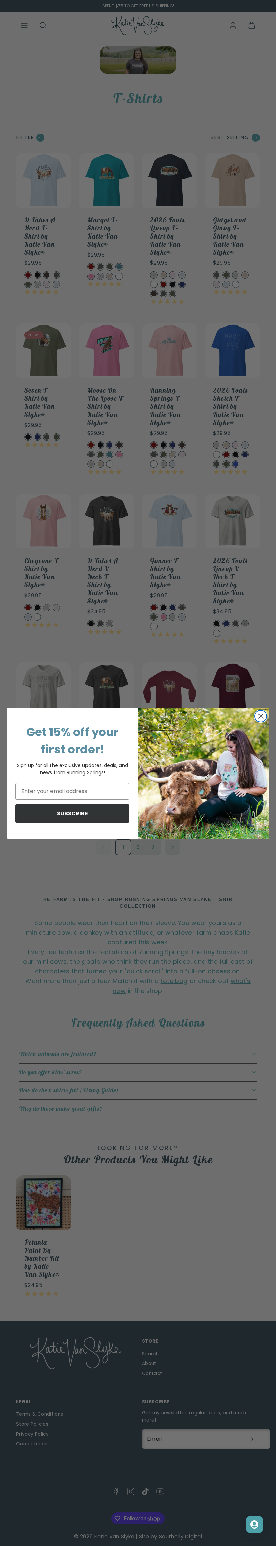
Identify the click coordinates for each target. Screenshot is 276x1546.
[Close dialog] (261, 716)
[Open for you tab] (254, 1524)
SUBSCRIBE (72, 813)
